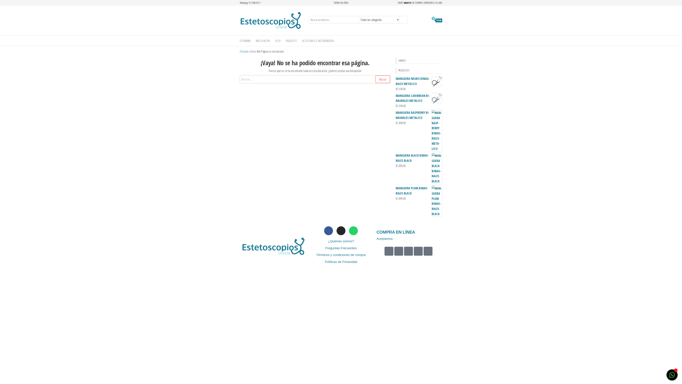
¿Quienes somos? (341, 241)
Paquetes (291, 41)
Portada (244, 51)
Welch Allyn (263, 41)
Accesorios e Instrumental (318, 41)
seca (277, 41)
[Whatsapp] (353, 230)
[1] (672, 376)
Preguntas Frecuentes (341, 248)
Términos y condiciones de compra (341, 255)
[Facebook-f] (328, 230)
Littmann (245, 41)
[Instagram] (341, 230)
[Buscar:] (315, 79)
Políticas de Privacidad (341, 262)
